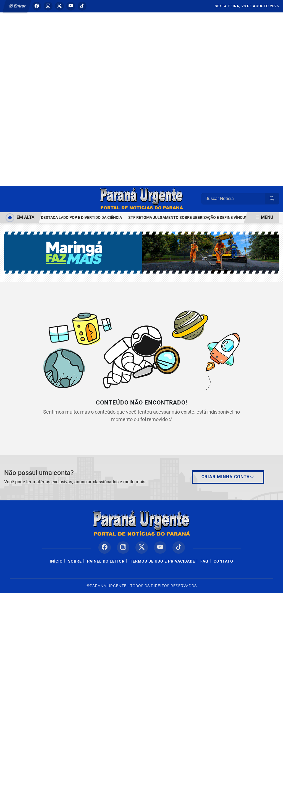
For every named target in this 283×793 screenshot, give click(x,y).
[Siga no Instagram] (48, 6)
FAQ (204, 561)
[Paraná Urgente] (141, 198)
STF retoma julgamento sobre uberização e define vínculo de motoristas (201, 217)
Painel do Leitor (106, 561)
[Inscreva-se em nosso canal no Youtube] (160, 547)
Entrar (19, 6)
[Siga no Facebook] (36, 6)
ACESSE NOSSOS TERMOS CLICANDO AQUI (104, 782)
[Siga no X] (59, 6)
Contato (223, 561)
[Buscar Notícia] (272, 198)
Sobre (75, 561)
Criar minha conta (225, 476)
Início (56, 561)
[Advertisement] (141, 86)
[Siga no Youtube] (70, 6)
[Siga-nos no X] (141, 547)
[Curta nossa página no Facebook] (104, 547)
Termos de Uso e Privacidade (162, 561)
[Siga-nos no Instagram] (123, 547)
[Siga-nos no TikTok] (178, 547)
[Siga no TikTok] (82, 6)
